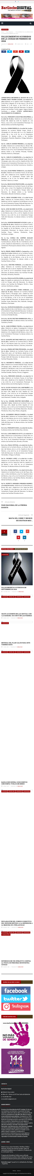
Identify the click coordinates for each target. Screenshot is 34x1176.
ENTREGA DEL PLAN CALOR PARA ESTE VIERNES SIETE (15, 644)
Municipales (19, 596)
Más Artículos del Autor (21, 549)
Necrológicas (5, 29)
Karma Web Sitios (28, 1173)
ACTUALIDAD (4, 596)
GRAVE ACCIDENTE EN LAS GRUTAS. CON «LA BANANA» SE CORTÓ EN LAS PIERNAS (16, 615)
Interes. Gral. (12, 596)
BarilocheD (10, 44)
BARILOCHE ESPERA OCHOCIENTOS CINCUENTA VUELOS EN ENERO (14, 783)
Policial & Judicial (6, 934)
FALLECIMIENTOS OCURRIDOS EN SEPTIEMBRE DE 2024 (13, 588)
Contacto (19, 1170)
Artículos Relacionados (8, 549)
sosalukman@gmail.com (9, 1099)
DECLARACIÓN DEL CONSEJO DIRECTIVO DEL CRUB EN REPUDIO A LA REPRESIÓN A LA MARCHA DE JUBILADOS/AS (17, 923)
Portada (14, 1170)
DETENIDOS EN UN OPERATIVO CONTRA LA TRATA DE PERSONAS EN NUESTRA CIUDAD (16, 963)
